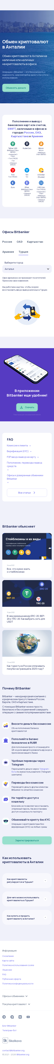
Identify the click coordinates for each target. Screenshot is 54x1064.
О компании (8, 956)
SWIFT (12, 128)
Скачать (29, 407)
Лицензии (7, 969)
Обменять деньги (16, 87)
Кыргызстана (20, 136)
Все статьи (24, 492)
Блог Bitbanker (9, 1025)
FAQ (4, 974)
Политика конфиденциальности (17, 983)
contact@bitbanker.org (13, 1050)
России (29, 132)
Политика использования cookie (18, 965)
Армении (37, 136)
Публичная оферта (11, 979)
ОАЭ (38, 132)
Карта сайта (8, 960)
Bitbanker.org (23, 1054)
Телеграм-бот (9, 1030)
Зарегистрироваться (27, 840)
